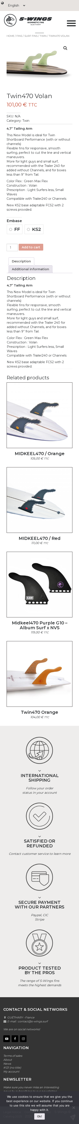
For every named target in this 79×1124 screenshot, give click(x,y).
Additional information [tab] (30, 269)
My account (11, 1071)
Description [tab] (21, 261)
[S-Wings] (33, 20)
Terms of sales (12, 1055)
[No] (73, 1107)
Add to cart (31, 247)
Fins (19, 35)
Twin (43, 35)
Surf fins (31, 35)
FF (17, 229)
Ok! (39, 1116)
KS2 (36, 229)
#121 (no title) (12, 1067)
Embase (14, 221)
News (7, 1063)
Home (10, 35)
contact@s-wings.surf (33, 1021)
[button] (65, 48)
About (7, 1059)
